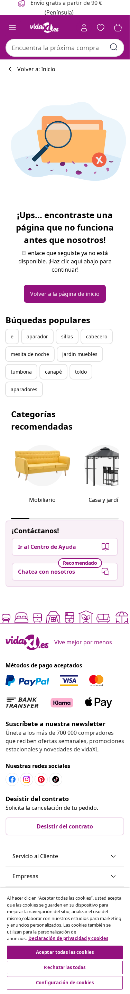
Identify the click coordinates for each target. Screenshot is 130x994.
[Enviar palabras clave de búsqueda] (113, 47)
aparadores (24, 389)
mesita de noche (30, 354)
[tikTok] (55, 779)
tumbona (21, 371)
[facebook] (12, 779)
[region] (65, 939)
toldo (81, 371)
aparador (37, 336)
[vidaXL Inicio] (44, 27)
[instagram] (26, 779)
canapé (53, 371)
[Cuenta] (84, 27)
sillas (67, 336)
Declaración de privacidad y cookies (68, 938)
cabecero (96, 336)
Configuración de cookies (65, 982)
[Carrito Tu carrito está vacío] (118, 27)
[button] (65, 856)
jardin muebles (80, 354)
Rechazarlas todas (64, 967)
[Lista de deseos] (100, 27)
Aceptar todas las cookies (65, 952)
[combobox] (65, 48)
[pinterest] (41, 779)
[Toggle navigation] (12, 27)
